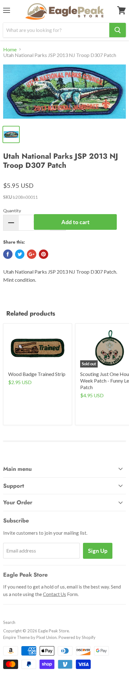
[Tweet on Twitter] (19, 254)
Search (9, 622)
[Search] (117, 30)
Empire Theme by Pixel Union (30, 637)
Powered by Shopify (77, 637)
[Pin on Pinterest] (43, 254)
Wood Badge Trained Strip (36, 374)
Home (10, 49)
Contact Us (54, 594)
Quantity (12, 210)
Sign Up (97, 550)
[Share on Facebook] (8, 254)
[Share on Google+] (31, 254)
